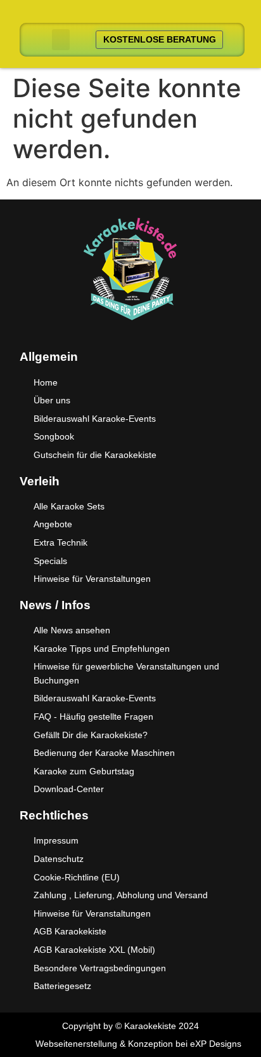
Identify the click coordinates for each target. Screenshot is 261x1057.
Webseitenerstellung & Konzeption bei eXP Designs (138, 1044)
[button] (61, 39)
